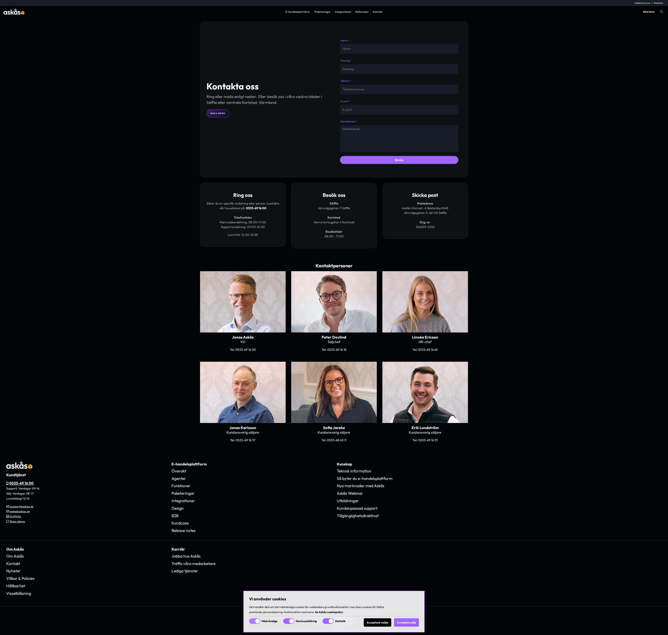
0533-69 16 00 (256, 208)
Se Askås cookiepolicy (329, 612)
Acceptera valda (377, 622)
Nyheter (658, 3)
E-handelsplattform (297, 11)
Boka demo (648, 11)
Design (178, 508)
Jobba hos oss (642, 3)
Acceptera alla (406, 622)
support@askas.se (21, 506)
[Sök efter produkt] (662, 12)
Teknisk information (354, 470)
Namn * (345, 40)
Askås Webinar (350, 493)
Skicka (399, 160)
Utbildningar (348, 500)
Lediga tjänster (185, 570)
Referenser (362, 11)
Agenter (179, 478)
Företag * (346, 60)
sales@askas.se (20, 511)
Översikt (179, 470)
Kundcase (180, 523)
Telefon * (346, 81)
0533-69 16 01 (428, 440)
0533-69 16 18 (336, 350)
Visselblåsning (18, 593)
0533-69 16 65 (428, 350)
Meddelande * (349, 121)
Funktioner (181, 485)
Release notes (184, 530)
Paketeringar (323, 11)
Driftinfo (15, 516)
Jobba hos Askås (186, 556)
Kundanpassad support (357, 508)
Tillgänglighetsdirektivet (358, 515)
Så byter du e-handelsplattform (364, 478)
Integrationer (343, 11)
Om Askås (15, 556)
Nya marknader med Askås (360, 485)
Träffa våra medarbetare (194, 563)
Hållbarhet (15, 585)
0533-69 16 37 (245, 440)
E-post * (345, 101)
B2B (175, 515)
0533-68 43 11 (336, 440)
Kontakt (378, 11)
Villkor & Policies (20, 578)
